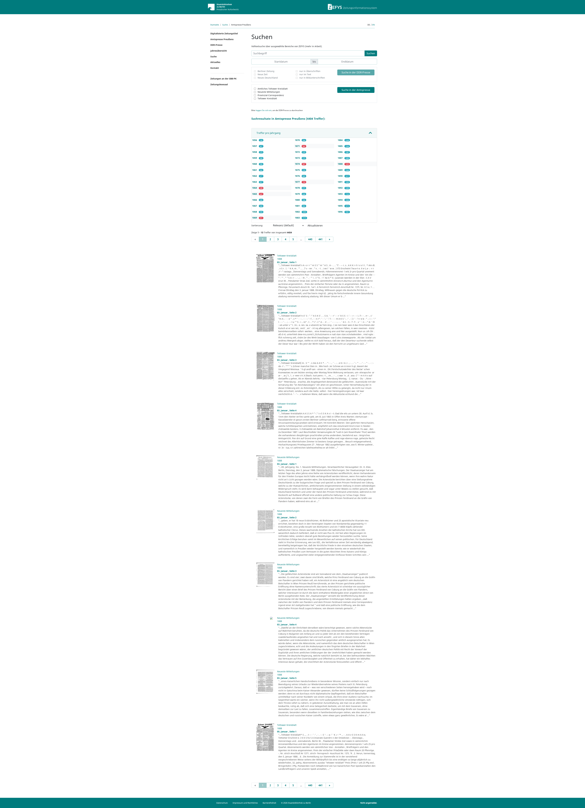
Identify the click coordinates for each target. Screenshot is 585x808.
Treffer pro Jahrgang (268, 133)
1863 (255, 181)
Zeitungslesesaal (219, 84)
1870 (297, 140)
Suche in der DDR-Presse (356, 72)
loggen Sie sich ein (263, 110)
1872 (297, 151)
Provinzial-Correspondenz (271, 95)
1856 (255, 140)
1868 (255, 211)
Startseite (214, 24)
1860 (255, 163)
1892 (340, 187)
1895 (340, 205)
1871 (297, 146)
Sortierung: (257, 225)
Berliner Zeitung (266, 71)
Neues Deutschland (268, 77)
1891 (340, 181)
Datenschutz (222, 802)
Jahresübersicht (218, 50)
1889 (340, 169)
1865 (255, 193)
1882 (297, 211)
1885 (340, 146)
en (373, 24)
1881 (297, 205)
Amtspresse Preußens (222, 39)
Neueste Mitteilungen (269, 91)
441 (321, 239)
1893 (340, 193)
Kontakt (214, 67)
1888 (340, 163)
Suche (225, 24)
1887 (340, 157)
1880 (297, 199)
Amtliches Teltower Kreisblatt (273, 88)
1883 (297, 217)
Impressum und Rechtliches (245, 802)
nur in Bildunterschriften (312, 77)
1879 (297, 193)
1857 (255, 146)
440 (310, 239)
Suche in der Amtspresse (356, 90)
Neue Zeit (263, 74)
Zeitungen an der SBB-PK (223, 78)
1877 (297, 181)
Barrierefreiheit (269, 802)
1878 (297, 187)
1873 (297, 157)
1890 (340, 175)
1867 (255, 205)
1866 (255, 199)
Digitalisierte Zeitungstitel (224, 33)
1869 (255, 217)
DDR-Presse (216, 44)
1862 (255, 175)
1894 (340, 199)
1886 (340, 151)
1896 (340, 211)
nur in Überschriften (309, 71)
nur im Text (305, 74)
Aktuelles (215, 62)
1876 (297, 175)
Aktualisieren (315, 225)
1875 (297, 169)
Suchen (371, 53)
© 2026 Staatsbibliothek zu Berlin (296, 802)
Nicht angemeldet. (368, 802)
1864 (255, 187)
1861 (255, 169)
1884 (340, 140)
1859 (255, 157)
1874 (297, 163)
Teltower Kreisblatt (267, 98)
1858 (255, 151)
